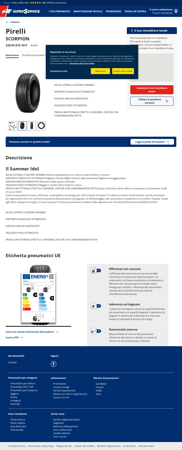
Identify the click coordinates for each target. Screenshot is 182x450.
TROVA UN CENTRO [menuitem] (135, 11)
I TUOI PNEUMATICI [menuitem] (59, 11)
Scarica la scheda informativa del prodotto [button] (30, 331)
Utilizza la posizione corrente (149, 101)
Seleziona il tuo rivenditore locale (152, 89)
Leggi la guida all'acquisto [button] (150, 141)
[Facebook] (53, 364)
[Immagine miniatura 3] (32, 125)
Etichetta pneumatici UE (35, 55)
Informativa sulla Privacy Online (81, 63)
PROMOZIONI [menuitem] (113, 11)
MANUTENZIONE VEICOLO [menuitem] (88, 11)
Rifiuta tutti (100, 71)
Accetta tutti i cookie (123, 71)
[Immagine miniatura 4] (41, 125)
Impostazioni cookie (58, 71)
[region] (92, 62)
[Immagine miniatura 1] (13, 125)
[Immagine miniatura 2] (22, 125)
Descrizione (12, 55)
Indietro (15, 22)
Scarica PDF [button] (12, 337)
